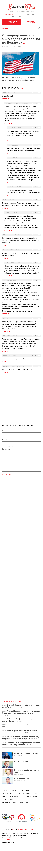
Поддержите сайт (12, 22)
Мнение (5, 750)
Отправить (8, 475)
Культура (26, 793)
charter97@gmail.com (10, 840)
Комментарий (7, 449)
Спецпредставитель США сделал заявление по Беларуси (21, 38)
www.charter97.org (26, 829)
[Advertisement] (21, 399)
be (13, 16)
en (20, 16)
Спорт (18, 793)
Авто (4, 799)
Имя (3, 431)
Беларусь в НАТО (21, 805)
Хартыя (21, 7)
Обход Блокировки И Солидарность (16, 802)
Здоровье (35, 796)
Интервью (14, 796)
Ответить (6, 99)
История (35, 793)
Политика (6, 790)
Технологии (24, 796)
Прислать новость (11, 14)
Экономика (26, 790)
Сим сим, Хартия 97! (31, 22)
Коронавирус (7, 805)
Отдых (10, 799)
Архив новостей (28, 14)
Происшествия (8, 793)
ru (16, 16)
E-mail (4, 440)
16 (24, 43)
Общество (16, 790)
